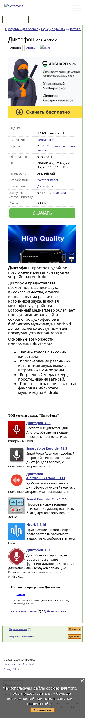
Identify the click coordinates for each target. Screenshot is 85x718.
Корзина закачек (18, 629)
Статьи (40, 19)
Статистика (58, 193)
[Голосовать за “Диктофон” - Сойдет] (49, 128)
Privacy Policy (11, 669)
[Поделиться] (45, 48)
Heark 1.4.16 (36, 525)
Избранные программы (22, 636)
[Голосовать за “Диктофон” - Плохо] (44, 128)
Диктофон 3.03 (38, 423)
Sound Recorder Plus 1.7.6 (46, 499)
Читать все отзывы (24, 611)
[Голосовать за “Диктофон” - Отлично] (59, 128)
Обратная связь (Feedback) (19, 664)
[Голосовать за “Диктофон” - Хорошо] (54, 128)
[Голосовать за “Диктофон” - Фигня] (39, 128)
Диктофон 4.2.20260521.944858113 (45, 476)
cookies (53, 688)
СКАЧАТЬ (42, 213)
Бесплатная (45, 140)
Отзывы (31, 47)
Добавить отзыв (55, 611)
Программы (16, 19)
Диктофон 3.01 (38, 550)
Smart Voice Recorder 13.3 (46, 448)
